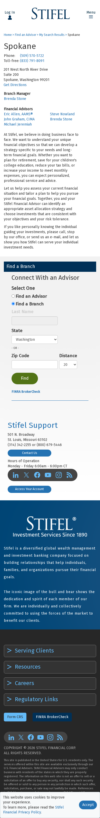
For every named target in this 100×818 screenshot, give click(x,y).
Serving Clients (33, 650)
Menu (90, 12)
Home (8, 35)
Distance (68, 355)
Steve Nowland (62, 114)
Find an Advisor (25, 35)
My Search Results (52, 35)
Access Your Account (29, 489)
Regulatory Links (35, 699)
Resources (27, 666)
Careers (23, 683)
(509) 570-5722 (32, 56)
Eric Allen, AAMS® (18, 114)
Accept (88, 805)
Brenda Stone (15, 99)
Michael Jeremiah (18, 124)
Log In (10, 12)
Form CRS (15, 717)
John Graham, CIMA (19, 119)
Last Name (23, 311)
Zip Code (20, 355)
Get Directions (15, 85)
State (17, 330)
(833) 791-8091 (32, 61)
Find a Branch (30, 304)
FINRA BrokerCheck (26, 392)
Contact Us (29, 453)
